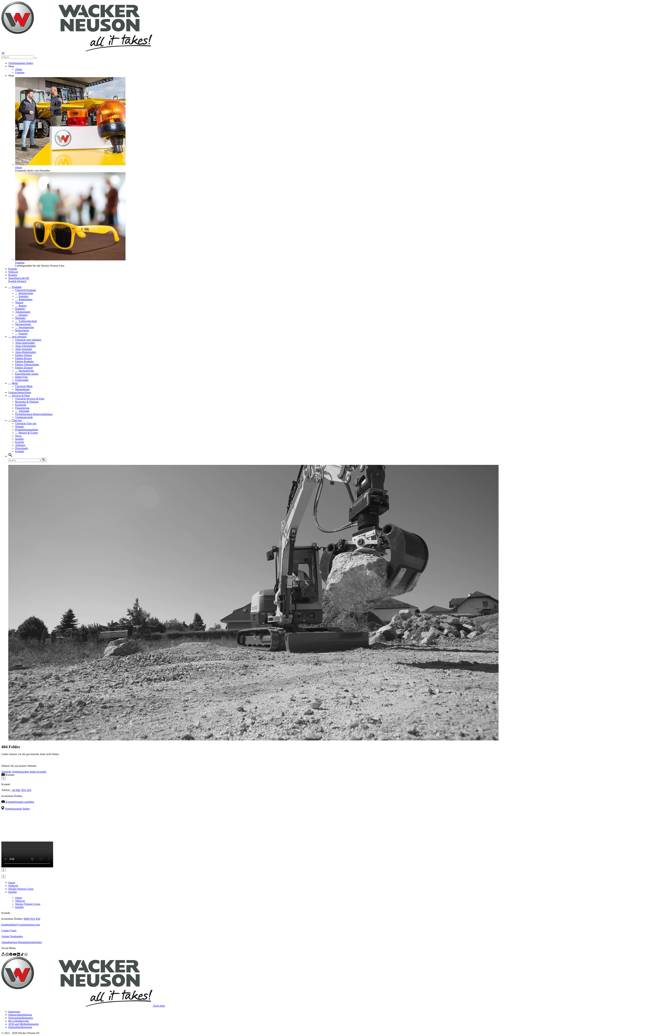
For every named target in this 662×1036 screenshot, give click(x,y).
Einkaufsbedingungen (20, 1027)
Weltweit (13, 271)
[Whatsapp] (26, 954)
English (12, 281)
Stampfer (23, 296)
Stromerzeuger (23, 324)
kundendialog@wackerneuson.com (20, 924)
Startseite (6, 771)
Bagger (23, 305)
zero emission (19, 336)
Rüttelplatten (25, 299)
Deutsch (21, 281)
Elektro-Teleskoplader (27, 364)
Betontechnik (26, 293)
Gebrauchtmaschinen (19, 392)
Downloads (21, 448)
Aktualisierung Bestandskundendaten (21, 942)
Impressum (14, 1011)
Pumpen (23, 333)
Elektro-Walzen (23, 355)
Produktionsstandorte (26, 429)
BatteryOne (21, 376)
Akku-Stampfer (23, 349)
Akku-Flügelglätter (25, 345)
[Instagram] (7, 954)
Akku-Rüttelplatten (25, 352)
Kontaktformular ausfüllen (20, 801)
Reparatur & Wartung (27, 401)
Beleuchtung (22, 330)
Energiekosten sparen (26, 373)
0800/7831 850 (32, 918)
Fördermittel (21, 380)
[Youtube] (15, 954)
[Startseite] (76, 50)
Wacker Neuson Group (20, 888)
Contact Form (8, 930)
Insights (19, 438)
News (18, 435)
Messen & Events (28, 432)
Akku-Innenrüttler (25, 342)
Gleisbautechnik (24, 417)
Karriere (12, 275)
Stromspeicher (26, 327)
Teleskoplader (22, 311)
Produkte (17, 287)
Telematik (24, 411)
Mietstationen (22, 389)
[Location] (3, 954)
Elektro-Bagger (23, 358)
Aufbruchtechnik (27, 321)
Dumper (23, 314)
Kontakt (12, 268)
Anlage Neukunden (12, 936)
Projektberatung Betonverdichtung (34, 414)
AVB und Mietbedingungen (23, 1024)
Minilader (20, 318)
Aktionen (20, 445)
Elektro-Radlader (24, 361)
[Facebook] (11, 954)
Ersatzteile (20, 404)
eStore (18, 69)
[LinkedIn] (19, 954)
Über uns (17, 420)
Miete (15, 383)
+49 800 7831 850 (21, 790)
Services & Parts (21, 395)
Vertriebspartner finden (20, 63)
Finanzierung (22, 407)
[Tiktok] (22, 954)
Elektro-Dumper (24, 367)
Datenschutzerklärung (20, 1014)
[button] (18, 278)
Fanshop (19, 72)
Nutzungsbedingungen (20, 1017)
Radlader (20, 308)
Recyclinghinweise (18, 1020)
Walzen (19, 302)
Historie (19, 426)
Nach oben (159, 1005)
